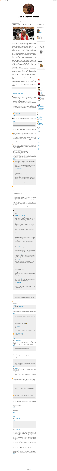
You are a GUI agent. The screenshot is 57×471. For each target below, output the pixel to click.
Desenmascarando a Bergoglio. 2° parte (42, 83)
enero (38, 138)
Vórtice (38, 121)
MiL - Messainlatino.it (40, 123)
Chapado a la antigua (15, 132)
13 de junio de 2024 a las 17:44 (18, 450)
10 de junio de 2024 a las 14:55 (20, 160)
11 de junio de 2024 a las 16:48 (19, 278)
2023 (38, 139)
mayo (38, 135)
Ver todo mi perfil (40, 32)
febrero (38, 137)
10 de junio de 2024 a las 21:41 (19, 168)
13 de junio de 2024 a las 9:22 (17, 418)
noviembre (39, 130)
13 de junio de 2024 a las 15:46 (18, 429)
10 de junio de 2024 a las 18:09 (22, 215)
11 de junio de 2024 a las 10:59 (19, 254)
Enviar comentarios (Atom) (16, 464)
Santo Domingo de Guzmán (40, 116)
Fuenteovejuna (16, 160)
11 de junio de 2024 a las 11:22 (19, 326)
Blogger (30, 469)
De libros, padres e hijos (40, 119)
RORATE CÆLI (39, 114)
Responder (14, 94)
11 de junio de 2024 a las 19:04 (20, 333)
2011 (38, 148)
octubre (38, 131)
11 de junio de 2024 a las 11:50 (19, 259)
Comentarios (39, 38)
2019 (38, 142)
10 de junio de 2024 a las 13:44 (20, 186)
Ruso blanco (16, 333)
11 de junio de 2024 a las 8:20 (19, 249)
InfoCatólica (39, 105)
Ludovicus (14, 117)
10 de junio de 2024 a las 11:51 (20, 132)
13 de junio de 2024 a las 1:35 (17, 414)
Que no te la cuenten (40, 117)
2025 (38, 128)
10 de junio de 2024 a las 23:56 (20, 243)
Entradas (39, 37)
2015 (38, 145)
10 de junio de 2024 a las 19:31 (21, 306)
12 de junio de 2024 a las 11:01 (17, 368)
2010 (38, 149)
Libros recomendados (14, 21)
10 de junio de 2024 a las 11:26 (18, 117)
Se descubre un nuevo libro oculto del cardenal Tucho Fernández (42, 88)
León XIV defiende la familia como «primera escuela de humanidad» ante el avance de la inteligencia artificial (41, 106)
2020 (38, 141)
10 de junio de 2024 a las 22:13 (19, 236)
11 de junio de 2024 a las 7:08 (19, 246)
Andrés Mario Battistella (17, 215)
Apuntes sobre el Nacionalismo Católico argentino (42, 93)
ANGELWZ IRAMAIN (15, 186)
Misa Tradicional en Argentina (19, 21)
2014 (38, 146)
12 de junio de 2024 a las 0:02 (19, 282)
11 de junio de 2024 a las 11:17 (18, 340)
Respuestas (15, 112)
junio (38, 134)
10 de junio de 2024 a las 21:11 (18, 113)
